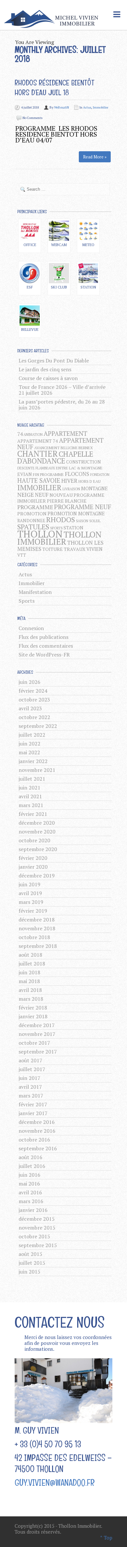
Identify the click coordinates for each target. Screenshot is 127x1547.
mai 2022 (29, 752)
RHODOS (60, 519)
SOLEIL (95, 521)
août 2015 (30, 1254)
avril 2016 (30, 1192)
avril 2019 (30, 893)
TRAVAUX (74, 549)
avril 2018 (30, 990)
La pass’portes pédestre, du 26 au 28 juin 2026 (62, 404)
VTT (21, 555)
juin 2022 (29, 743)
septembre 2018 (38, 946)
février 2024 (33, 690)
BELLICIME (69, 448)
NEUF (42, 494)
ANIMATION (33, 434)
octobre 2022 (34, 717)
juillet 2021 (32, 778)
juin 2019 (29, 884)
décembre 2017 (37, 1025)
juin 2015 (29, 1271)
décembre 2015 (37, 1218)
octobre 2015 (34, 1236)
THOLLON (40, 534)
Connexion (31, 628)
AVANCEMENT (47, 447)
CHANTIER (37, 453)
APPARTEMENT (65, 433)
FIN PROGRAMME (48, 474)
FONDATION (99, 474)
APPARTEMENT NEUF (60, 443)
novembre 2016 (37, 1130)
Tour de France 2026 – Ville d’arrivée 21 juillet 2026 (62, 389)
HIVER (69, 480)
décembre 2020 (37, 822)
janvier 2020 (33, 866)
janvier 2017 (33, 1113)
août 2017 (30, 1060)
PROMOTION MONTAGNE (76, 513)
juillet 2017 (32, 1069)
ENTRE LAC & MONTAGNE (79, 467)
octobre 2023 (34, 699)
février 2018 (33, 1007)
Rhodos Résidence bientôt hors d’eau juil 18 (54, 87)
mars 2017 (31, 1095)
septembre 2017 (38, 1051)
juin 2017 (29, 1078)
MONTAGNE (94, 488)
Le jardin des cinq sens (45, 369)
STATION (73, 527)
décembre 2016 (37, 1122)
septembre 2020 (38, 849)
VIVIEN (94, 549)
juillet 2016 (32, 1166)
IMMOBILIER (39, 487)
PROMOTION (32, 513)
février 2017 (33, 1104)
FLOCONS (77, 474)
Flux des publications (43, 637)
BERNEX (85, 447)
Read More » (94, 157)
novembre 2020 (37, 831)
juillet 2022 (32, 734)
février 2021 (33, 814)
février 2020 (33, 858)
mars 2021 (31, 805)
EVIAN (24, 474)
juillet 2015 (32, 1262)
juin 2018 (29, 972)
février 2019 (33, 910)
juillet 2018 (32, 963)
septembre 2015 (38, 1245)
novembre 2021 (37, 770)
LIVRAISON (71, 489)
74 (19, 434)
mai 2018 (29, 981)
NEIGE (25, 494)
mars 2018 (31, 998)
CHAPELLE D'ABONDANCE (55, 457)
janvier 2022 (33, 761)
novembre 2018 (37, 928)
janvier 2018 (33, 1016)
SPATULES (33, 526)
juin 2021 (29, 787)
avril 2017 (30, 1086)
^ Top (106, 1537)
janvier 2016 (33, 1210)
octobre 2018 (34, 937)
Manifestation (35, 592)
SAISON (82, 521)
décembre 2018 (37, 919)
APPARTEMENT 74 (37, 441)
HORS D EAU (89, 481)
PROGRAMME (35, 507)
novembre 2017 (37, 1034)
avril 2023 (30, 708)
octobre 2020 (34, 840)
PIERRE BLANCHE (67, 501)
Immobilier (100, 107)
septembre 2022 (38, 725)
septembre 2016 (38, 1148)
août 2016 (30, 1157)
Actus (87, 107)
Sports (27, 600)
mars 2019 (31, 902)
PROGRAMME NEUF (82, 506)
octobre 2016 (34, 1139)
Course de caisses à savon (48, 378)
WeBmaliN (61, 107)
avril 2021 (30, 796)
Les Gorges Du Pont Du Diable (54, 360)
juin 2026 (29, 681)
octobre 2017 (34, 1042)
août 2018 (30, 954)
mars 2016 (31, 1201)
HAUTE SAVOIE (38, 480)
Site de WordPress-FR (44, 654)
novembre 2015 (37, 1227)
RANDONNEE (31, 520)
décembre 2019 (37, 875)
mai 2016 (29, 1183)
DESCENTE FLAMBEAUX (36, 468)
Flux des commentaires (46, 645)
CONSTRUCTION (83, 462)
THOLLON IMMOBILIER (59, 538)
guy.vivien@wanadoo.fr (55, 1482)
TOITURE (52, 549)
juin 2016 (29, 1174)
